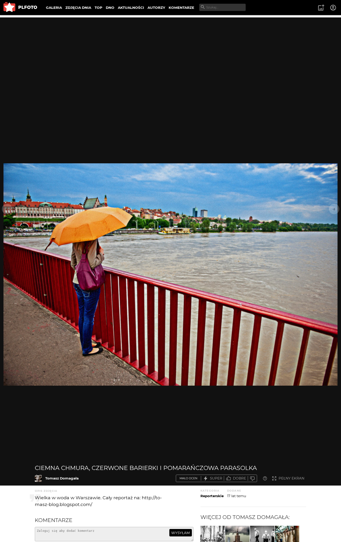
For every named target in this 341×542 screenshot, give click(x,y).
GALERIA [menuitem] (54, 7)
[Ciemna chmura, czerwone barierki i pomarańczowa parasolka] (38, 478)
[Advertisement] (170, 49)
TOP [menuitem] (98, 7)
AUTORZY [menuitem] (156, 7)
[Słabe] (252, 478)
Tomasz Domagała (62, 478)
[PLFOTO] (20, 7)
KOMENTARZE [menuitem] (181, 7)
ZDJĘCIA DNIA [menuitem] (78, 7)
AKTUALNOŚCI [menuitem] (131, 7)
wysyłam (180, 533)
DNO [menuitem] (110, 7)
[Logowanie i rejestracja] (333, 7)
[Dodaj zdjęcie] (321, 7)
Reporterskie (212, 496)
